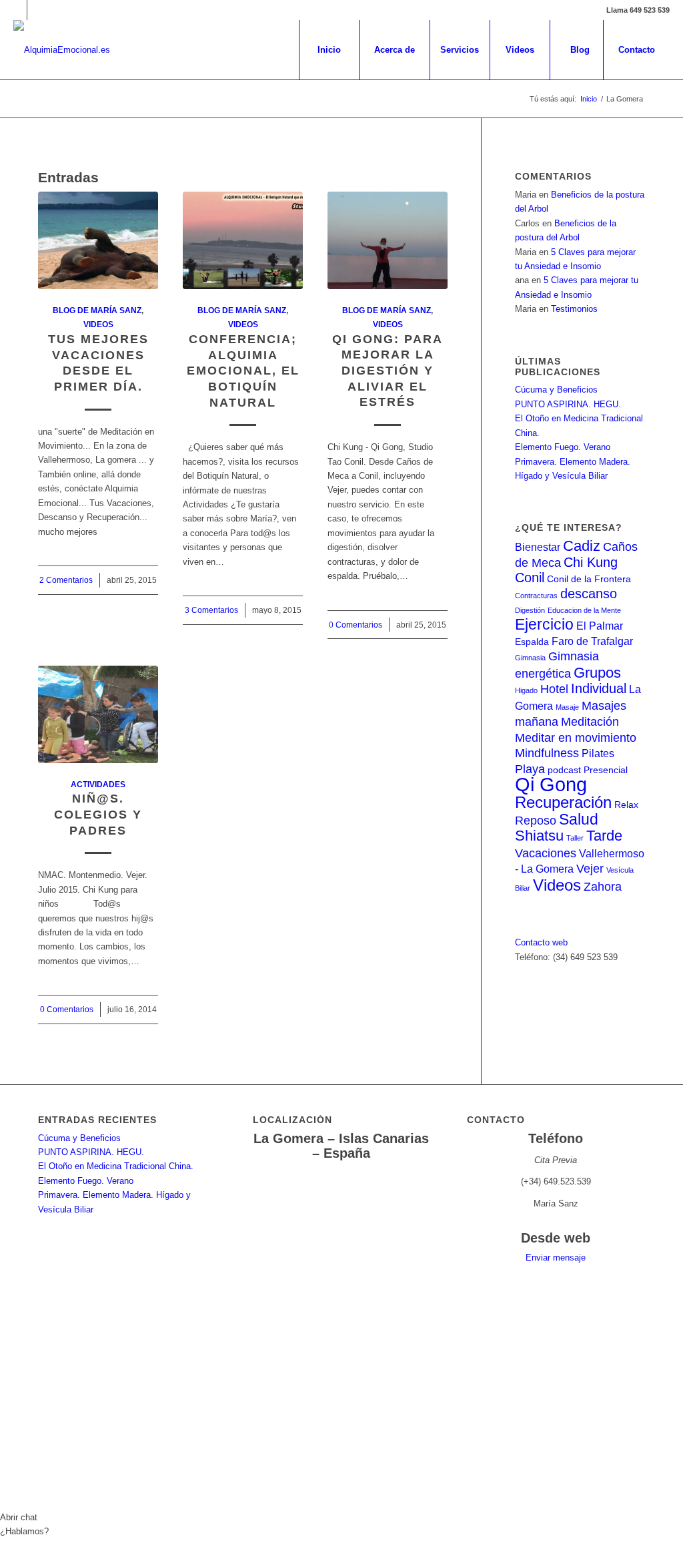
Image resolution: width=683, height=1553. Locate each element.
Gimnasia (530, 658)
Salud (578, 819)
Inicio (588, 99)
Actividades (98, 784)
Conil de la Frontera (589, 579)
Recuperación (563, 802)
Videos (98, 324)
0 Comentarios (355, 624)
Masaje (567, 707)
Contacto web (541, 942)
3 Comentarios (211, 610)
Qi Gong (551, 784)
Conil (529, 577)
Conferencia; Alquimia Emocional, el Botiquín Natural (243, 370)
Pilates (598, 753)
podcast (564, 770)
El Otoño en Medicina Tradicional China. (115, 1166)
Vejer (590, 868)
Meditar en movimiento (575, 737)
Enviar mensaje (556, 1258)
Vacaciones (545, 853)
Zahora (603, 886)
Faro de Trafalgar (592, 641)
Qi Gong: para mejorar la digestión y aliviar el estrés (387, 370)
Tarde (604, 835)
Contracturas (536, 596)
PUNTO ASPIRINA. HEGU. (568, 404)
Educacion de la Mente (584, 610)
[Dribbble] (37, 10)
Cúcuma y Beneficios (556, 390)
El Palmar (599, 626)
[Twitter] (17, 10)
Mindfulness (547, 753)
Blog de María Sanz (97, 310)
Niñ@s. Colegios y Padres (98, 814)
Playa (530, 769)
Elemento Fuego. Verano (562, 447)
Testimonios (574, 309)
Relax (626, 805)
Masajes (604, 705)
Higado (526, 690)
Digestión (530, 610)
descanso (588, 593)
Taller (575, 838)
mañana (536, 721)
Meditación (590, 721)
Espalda (532, 642)
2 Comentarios (66, 580)
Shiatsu (539, 835)
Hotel (554, 689)
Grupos (597, 672)
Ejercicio (544, 624)
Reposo (535, 820)
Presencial (606, 770)
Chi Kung (591, 562)
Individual (598, 688)
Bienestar (537, 547)
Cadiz (581, 545)
